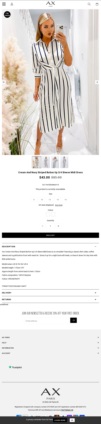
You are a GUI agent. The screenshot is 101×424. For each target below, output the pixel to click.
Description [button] (8, 246)
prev (4, 82)
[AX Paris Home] (50, 4)
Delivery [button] (6, 292)
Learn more (59, 420)
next (97, 82)
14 (58, 200)
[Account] (12, 4)
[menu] (4, 4)
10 (42, 200)
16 (66, 200)
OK (72, 420)
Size (50, 194)
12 (50, 200)
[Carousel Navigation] (50, 82)
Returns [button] (6, 299)
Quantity (50, 220)
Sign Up (73, 320)
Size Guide (58, 205)
